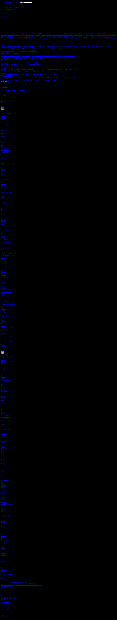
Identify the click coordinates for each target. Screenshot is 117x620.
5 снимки (3, 122)
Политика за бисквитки (6, 597)
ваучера (3, 102)
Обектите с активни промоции (15, 82)
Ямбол (3, 38)
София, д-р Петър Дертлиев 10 (8, 304)
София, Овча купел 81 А (6, 292)
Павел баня (58, 35)
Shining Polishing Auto (5, 371)
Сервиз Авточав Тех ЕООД (7, 574)
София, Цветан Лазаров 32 (7, 97)
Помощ (2, 589)
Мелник (29, 36)
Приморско (61, 33)
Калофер (23, 36)
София (4, 33)
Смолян (101, 33)
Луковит (43, 36)
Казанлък (87, 37)
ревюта (3, 100)
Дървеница (53, 77)
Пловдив (10, 33)
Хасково (35, 37)
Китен (68, 37)
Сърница (98, 35)
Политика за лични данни (7, 594)
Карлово (4, 36)
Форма (13, 582)
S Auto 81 (3, 214)
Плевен (25, 33)
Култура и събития (5, 602)
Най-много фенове (56, 80)
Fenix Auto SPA (4, 111)
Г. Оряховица (34, 38)
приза (2, 146)
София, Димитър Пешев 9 (7, 357)
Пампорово (11, 35)
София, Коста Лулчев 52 (6, 205)
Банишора (33, 77)
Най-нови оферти (30, 80)
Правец (26, 39)
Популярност (11, 80)
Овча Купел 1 (43, 77)
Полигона (10, 77)
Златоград (81, 38)
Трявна (106, 33)
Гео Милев (48, 77)
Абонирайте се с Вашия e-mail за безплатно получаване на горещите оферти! (18, 1)
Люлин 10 (69, 77)
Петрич (34, 36)
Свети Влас (61, 37)
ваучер (2, 578)
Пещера (112, 38)
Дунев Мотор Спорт (5, 239)
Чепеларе (48, 38)
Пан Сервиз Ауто (5, 466)
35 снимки (3, 275)
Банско (37, 33)
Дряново (91, 35)
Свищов (106, 38)
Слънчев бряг (44, 33)
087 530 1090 (25, 582)
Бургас (10, 37)
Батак (50, 39)
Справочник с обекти (5, 605)
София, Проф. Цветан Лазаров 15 (8, 139)
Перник (89, 33)
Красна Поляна (63, 77)
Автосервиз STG (4, 555)
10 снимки (3, 106)
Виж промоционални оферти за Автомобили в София (14, 90)
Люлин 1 (38, 77)
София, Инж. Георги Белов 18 (7, 113)
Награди (2, 615)
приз (2, 105)
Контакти (3, 588)
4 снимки (3, 134)
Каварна (37, 35)
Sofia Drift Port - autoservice (7, 265)
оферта (2, 577)
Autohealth (3, 136)
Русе (15, 37)
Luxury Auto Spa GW (5, 301)
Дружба (23, 77)
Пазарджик (82, 33)
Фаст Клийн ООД (5, 277)
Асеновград (74, 37)
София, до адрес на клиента (7, 279)
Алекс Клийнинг (4, 355)
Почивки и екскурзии (6, 600)
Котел (54, 39)
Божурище (50, 36)
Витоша (19, 77)
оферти (3, 101)
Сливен (55, 37)
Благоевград (53, 33)
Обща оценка (17, 80)
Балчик (81, 37)
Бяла (16, 39)
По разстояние (64, 80)
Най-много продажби (39, 80)
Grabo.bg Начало (4, 587)
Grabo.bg (4, 617)
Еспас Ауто (3, 542)
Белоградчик (67, 36)
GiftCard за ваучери (5, 604)
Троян (75, 38)
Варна (3, 37)
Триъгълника (28, 77)
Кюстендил (88, 38)
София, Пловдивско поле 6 (7, 216)
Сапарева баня (30, 35)
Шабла (55, 36)
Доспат (73, 36)
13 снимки (3, 426)
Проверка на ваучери (5, 609)
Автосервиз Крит (5, 150)
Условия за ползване (5, 593)
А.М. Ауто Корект (5, 380)
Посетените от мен (26, 82)
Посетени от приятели (36, 82)
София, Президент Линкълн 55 (8, 192)
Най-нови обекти (48, 80)
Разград (85, 35)
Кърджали (41, 38)
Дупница (61, 36)
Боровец (5, 35)
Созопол (42, 37)
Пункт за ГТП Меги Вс (6, 339)
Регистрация (3, 16)
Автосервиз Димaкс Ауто (6, 504)
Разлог (22, 38)
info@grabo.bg (18, 582)
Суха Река (74, 77)
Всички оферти (4, 599)
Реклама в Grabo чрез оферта (7, 611)
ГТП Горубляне (4, 391)
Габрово (95, 33)
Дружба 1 (79, 77)
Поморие (68, 33)
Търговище (44, 35)
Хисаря (8, 38)
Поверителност (4, 596)
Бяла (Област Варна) (68, 39)
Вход (8, 16)
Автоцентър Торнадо (5, 429)
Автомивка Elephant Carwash (7, 327)
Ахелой (110, 35)
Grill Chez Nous (4, 564)
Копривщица (15, 38)
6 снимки (3, 93)
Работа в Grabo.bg (5, 616)
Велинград (75, 33)
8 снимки (3, 299)
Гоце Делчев (10, 39)
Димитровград (78, 35)
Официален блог (4, 591)
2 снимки (3, 187)
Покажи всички (4, 77)
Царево (98, 37)
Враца (64, 35)
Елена (23, 35)
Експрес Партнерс (5, 176)
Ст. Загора (18, 33)
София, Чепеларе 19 (5, 152)
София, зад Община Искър (7, 341)
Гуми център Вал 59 (5, 227)
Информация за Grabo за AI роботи (9, 598)
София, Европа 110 (5, 267)
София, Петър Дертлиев (6, 230)
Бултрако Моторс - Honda (6, 253)
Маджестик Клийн (5, 124)
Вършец (18, 36)
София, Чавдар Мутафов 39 (7, 127)
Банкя (27, 38)
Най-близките (44, 82)
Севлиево (104, 35)
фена (2, 103)
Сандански (112, 37)
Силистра (69, 38)
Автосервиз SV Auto (5, 190)
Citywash (3, 203)
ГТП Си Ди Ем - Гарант (6, 313)
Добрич (21, 37)
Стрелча (44, 39)
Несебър (49, 37)
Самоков (70, 35)
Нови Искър (32, 39)
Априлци (51, 35)
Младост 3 (15, 77)
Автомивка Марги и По (6, 289)
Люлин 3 (58, 77)
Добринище (105, 37)
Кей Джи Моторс (4, 95)
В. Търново (28, 37)
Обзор (93, 37)
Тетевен (95, 38)
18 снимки (3, 174)
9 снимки (3, 250)
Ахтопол (101, 38)
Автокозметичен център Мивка (8, 163)
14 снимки (3, 561)
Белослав (39, 39)
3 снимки (3, 287)
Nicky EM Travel (4, 404)
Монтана (20, 39)
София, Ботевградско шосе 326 (8, 255)
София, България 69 (5, 329)
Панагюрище (11, 36)
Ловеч (54, 38)
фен (2, 579)
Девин (18, 35)
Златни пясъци (61, 38)
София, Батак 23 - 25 (5, 316)
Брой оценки (23, 80)
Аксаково (3, 39)
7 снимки (3, 147)
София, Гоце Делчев (5, 179)
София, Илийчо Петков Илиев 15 (8, 165)
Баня (39, 36)
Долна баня (59, 39)
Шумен (31, 33)
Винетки (3, 608)
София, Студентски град (6, 242)
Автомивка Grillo (5, 417)
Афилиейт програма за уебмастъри (9, 613)
